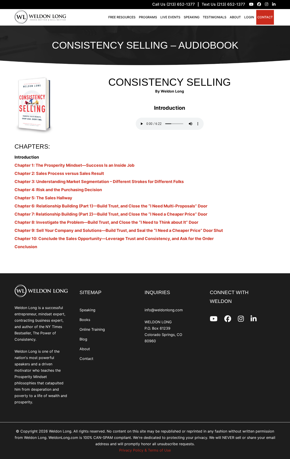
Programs (148, 17)
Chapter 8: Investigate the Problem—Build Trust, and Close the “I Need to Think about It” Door (106, 222)
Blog (83, 339)
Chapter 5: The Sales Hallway (43, 197)
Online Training (92, 329)
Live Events (170, 17)
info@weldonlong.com (164, 310)
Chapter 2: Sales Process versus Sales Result (59, 173)
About (235, 17)
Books (85, 319)
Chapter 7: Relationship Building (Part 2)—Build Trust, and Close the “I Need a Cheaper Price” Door (110, 214)
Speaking (191, 17)
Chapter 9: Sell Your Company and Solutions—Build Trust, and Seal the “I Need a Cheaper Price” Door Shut (118, 230)
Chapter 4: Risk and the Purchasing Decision (58, 189)
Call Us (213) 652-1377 (173, 4)
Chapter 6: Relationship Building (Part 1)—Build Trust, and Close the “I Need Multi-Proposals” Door (110, 206)
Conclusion (25, 246)
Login (249, 17)
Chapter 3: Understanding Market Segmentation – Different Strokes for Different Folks (99, 181)
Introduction (26, 157)
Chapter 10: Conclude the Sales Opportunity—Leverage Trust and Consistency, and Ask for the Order (114, 238)
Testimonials (214, 17)
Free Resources (121, 17)
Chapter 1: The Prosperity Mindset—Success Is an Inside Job (74, 165)
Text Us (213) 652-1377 (223, 4)
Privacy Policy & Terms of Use (145, 450)
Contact (265, 17)
